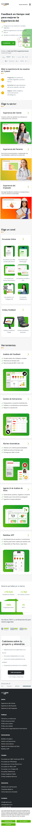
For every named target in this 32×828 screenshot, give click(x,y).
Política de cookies (7, 723)
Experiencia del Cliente (8, 703)
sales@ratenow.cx (6, 804)
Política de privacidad (8, 721)
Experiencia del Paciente (8, 706)
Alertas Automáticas (7, 744)
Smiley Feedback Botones (9, 776)
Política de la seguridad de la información (14, 728)
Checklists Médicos (7, 789)
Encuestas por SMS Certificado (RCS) (12, 759)
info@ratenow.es (6, 802)
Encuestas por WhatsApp (9, 761)
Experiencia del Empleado (9, 708)
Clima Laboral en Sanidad (9, 792)
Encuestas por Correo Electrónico (11, 764)
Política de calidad (7, 726)
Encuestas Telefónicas (8, 771)
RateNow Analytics (7, 739)
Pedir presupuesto (16, 672)
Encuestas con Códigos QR (9, 769)
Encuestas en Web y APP (8, 766)
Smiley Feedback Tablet (8, 774)
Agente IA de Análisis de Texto (10, 746)
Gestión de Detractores (8, 741)
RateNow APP (5, 749)
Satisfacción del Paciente (9, 787)
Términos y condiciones (8, 718)
